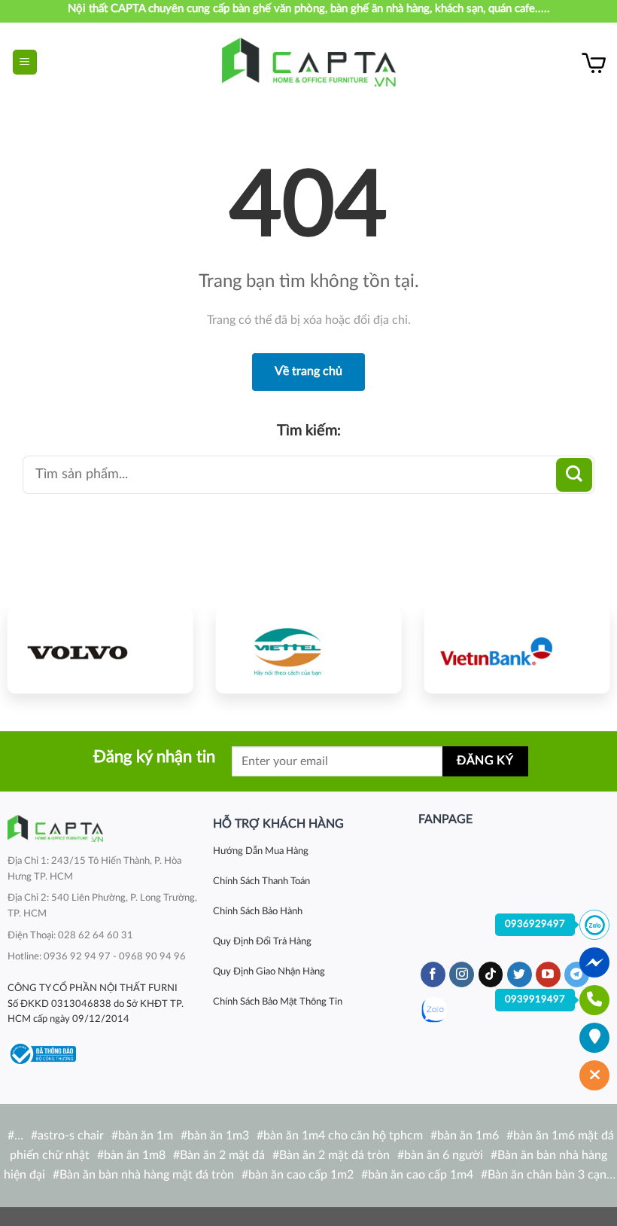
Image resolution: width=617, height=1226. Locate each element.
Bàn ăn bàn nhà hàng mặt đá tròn (146, 1175)
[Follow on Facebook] (433, 974)
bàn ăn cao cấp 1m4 (420, 1175)
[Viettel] (309, 650)
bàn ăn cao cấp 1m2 (301, 1175)
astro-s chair (71, 1136)
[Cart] (594, 62)
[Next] (589, 652)
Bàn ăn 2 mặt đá (222, 1155)
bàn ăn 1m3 (218, 1136)
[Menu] (25, 62)
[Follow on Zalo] (434, 1010)
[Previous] (27, 652)
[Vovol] (100, 650)
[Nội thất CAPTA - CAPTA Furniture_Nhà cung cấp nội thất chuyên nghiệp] (309, 62)
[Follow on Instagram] (461, 974)
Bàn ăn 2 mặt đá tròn (334, 1155)
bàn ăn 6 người (443, 1155)
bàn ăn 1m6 (468, 1136)
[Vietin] (516, 650)
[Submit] (574, 475)
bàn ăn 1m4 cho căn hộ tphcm (343, 1136)
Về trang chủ (308, 371)
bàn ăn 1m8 (135, 1155)
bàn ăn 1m (145, 1136)
